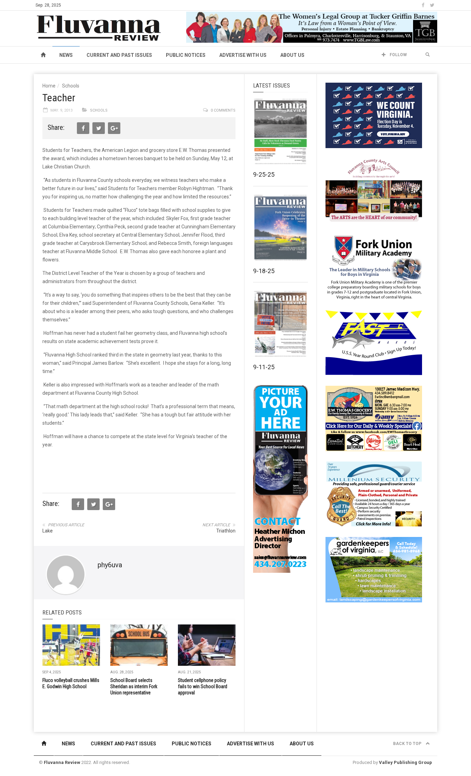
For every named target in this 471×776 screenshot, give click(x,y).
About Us (292, 55)
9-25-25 (263, 174)
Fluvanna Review (62, 762)
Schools (70, 86)
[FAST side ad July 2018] (373, 342)
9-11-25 (263, 367)
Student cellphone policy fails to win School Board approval (202, 686)
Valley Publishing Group (405, 762)
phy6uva (110, 564)
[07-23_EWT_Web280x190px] (373, 418)
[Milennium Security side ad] (373, 493)
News (66, 55)
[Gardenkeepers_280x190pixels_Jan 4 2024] (373, 569)
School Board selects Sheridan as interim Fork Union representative (133, 686)
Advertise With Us (243, 55)
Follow (398, 54)
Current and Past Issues (119, 55)
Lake (47, 531)
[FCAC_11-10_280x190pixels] (373, 191)
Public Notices (186, 55)
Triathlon (226, 531)
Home (49, 86)
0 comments (223, 110)
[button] (427, 54)
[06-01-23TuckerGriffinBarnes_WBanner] (311, 27)
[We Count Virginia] (373, 115)
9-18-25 (263, 271)
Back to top (407, 743)
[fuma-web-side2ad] (374, 266)
